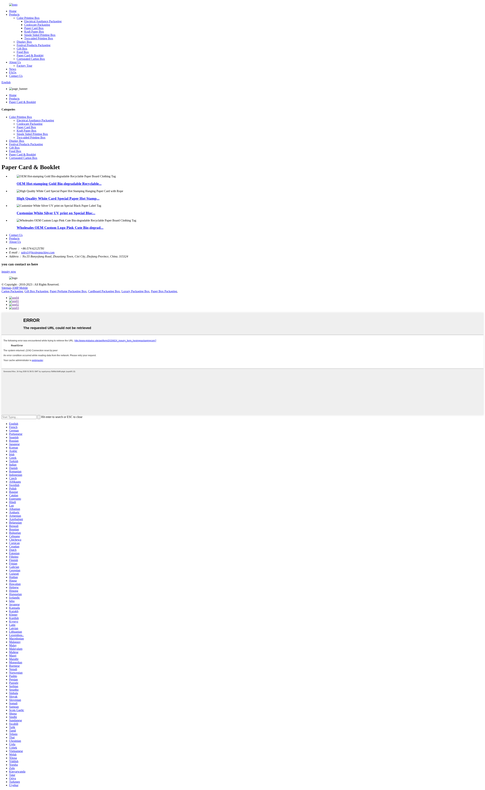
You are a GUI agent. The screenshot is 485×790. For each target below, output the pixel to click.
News (12, 69)
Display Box (24, 41)
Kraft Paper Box (34, 31)
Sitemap (6, 287)
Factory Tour (24, 65)
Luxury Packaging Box (135, 291)
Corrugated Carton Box (31, 58)
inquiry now (9, 271)
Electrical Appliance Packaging (43, 21)
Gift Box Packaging (36, 291)
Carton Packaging (12, 291)
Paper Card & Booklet (30, 55)
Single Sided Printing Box (40, 35)
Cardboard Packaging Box (104, 291)
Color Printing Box (28, 18)
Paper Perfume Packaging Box (68, 291)
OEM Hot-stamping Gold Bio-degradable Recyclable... (59, 184)
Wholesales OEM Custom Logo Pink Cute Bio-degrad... (60, 228)
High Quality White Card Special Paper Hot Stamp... (58, 198)
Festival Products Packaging (33, 45)
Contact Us (16, 75)
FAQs (12, 72)
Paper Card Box (34, 28)
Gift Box (22, 48)
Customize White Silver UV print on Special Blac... (56, 213)
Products (14, 14)
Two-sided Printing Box (38, 38)
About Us (15, 62)
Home (12, 11)
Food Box (23, 52)
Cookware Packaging (37, 24)
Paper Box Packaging (164, 291)
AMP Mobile (20, 287)
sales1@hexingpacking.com (38, 252)
